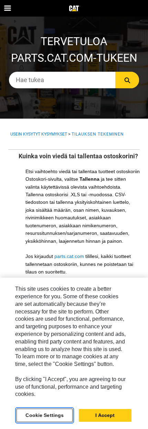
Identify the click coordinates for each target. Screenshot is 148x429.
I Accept (105, 415)
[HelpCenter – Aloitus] (74, 8)
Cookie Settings (44, 415)
